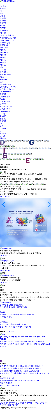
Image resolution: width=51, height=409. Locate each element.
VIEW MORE (5, 196)
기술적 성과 (4, 45)
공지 (1, 131)
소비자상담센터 (5, 75)
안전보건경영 (5, 97)
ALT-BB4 (4, 52)
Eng (4, 6)
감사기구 (3, 116)
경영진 (2, 16)
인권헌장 (3, 104)
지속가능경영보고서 (7, 89)
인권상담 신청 (5, 109)
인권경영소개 (5, 102)
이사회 (2, 114)
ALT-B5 (3, 57)
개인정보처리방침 (26, 403)
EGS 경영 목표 (5, 84)
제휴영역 (3, 28)
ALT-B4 (3, 50)
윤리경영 (3, 18)
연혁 (1, 13)
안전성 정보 (4, 403)
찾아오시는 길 (5, 30)
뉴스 (1, 126)
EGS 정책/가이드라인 (8, 87)
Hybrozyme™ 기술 (7, 40)
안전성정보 (4, 72)
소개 (1, 82)
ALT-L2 (3, 65)
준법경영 (3, 119)
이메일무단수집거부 (40, 403)
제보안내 (3, 26)
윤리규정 (3, 23)
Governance (5, 111)
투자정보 (3, 128)
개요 (1, 11)
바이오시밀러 (5, 43)
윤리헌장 (3, 21)
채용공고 (3, 138)
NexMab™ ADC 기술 (8, 38)
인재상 (2, 136)
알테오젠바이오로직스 (8, 405)
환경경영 (3, 94)
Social (2, 99)
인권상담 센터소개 (6, 106)
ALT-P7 (3, 60)
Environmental (5, 92)
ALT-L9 (3, 62)
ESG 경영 (3, 79)
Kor (1, 6)
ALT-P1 (3, 55)
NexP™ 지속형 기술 (7, 35)
